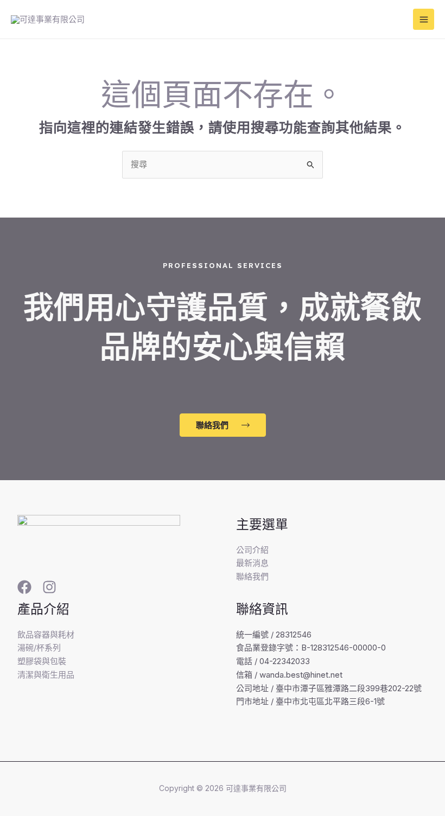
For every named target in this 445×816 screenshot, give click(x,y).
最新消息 (252, 563)
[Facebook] (24, 587)
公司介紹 (252, 550)
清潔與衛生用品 (45, 675)
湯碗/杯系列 (39, 647)
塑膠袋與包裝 (41, 661)
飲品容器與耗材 (45, 634)
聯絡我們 (252, 576)
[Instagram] (49, 587)
